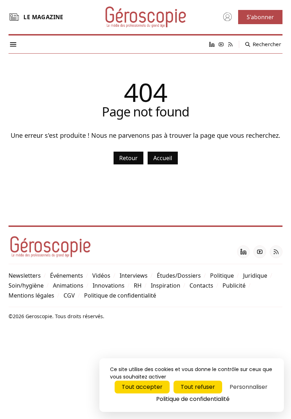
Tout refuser (198, 387)
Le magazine (43, 17)
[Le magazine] (14, 17)
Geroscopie (39, 316)
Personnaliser (249, 387)
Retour (128, 158)
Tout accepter (142, 387)
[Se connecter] (227, 17)
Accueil (162, 158)
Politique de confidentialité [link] (193, 399)
